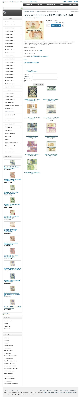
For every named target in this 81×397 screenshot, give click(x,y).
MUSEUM (62, 4)
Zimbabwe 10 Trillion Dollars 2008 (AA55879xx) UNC (11, 193)
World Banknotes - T (9, 80)
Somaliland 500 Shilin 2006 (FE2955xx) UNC (32, 137)
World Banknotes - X (9, 93)
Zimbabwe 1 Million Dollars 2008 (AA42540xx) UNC (12, 281)
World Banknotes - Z (31, 11)
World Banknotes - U (9, 83)
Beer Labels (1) (8, 130)
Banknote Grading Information (11, 368)
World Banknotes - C (9, 28)
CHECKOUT (39, 4)
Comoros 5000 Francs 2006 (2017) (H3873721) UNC (32, 155)
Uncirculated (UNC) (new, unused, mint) (39, 56)
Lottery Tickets (8, 121)
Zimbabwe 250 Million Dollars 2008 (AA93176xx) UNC (11, 167)
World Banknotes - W (9, 90)
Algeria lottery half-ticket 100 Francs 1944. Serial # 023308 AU (32, 100)
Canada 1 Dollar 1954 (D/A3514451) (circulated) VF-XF (51, 100)
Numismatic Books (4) (10, 114)
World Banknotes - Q (9, 71)
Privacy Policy (7, 353)
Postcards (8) (8, 136)
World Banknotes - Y (9, 96)
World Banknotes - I (9, 46)
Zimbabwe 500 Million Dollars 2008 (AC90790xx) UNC (11, 217)
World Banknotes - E (9, 34)
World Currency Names (9, 371)
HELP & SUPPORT (51, 4)
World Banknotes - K (9, 52)
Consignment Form (8, 376)
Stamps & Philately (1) (10, 133)
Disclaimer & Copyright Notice (11, 383)
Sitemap (6, 323)
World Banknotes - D (9, 31)
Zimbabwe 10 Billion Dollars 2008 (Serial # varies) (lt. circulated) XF (12, 269)
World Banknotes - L (9, 56)
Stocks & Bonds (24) (9, 124)
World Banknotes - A (9, 21)
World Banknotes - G (9, 40)
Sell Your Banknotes (8, 373)
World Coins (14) (8, 108)
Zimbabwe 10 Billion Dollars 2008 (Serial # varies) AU (12, 307)
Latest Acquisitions (8, 345)
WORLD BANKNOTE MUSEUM (12, 105)
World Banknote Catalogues (10, 360)
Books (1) (7, 139)
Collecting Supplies (9, 111)
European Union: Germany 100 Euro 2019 (32, 173)
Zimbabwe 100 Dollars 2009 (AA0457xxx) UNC (11, 244)
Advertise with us (8, 381)
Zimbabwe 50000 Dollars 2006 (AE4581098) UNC (51, 137)
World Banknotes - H (9, 43)
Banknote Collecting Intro (10, 365)
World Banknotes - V (9, 87)
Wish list (76, 1)
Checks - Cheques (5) (10, 118)
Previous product (28, 18)
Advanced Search (26, 7)
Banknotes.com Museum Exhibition (12, 390)
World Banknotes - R (9, 74)
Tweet (25, 59)
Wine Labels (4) (8, 127)
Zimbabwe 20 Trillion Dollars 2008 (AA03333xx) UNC (11, 256)
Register (70, 1)
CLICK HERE (39, 50)
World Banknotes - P (9, 68)
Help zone (6, 338)
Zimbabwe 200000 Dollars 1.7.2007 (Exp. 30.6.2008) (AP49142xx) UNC (10, 230)
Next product (39, 18)
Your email (26, 76)
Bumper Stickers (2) (9, 152)
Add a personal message (30, 80)
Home (25, 11)
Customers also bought (32, 71)
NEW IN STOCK (72, 4)
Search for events (8, 321)
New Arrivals (7, 328)
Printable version (73, 11)
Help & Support (7, 348)
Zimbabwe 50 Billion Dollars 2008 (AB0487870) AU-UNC (12, 180)
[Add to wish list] (63, 25)
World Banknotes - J (9, 49)
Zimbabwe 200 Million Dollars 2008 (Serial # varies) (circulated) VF (12, 294)
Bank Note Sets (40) (9, 102)
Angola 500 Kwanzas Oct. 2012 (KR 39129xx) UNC (32, 118)
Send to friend (30, 70)
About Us (6, 343)
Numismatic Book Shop (9, 363)
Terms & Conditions (8, 350)
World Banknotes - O (9, 65)
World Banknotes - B (9, 25)
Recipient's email (27, 78)
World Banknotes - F (9, 37)
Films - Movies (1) (9, 148)
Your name (26, 74)
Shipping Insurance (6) (10, 145)
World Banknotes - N (9, 62)
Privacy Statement (8, 358)
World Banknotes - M (9, 59)
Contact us (6, 340)
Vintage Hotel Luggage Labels (11, 142)
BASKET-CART (28, 4)
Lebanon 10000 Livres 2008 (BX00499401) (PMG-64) (51, 155)
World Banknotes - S (9, 77)
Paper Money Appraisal (9, 378)
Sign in (64, 1)
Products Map (7, 326)
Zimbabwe (38, 11)
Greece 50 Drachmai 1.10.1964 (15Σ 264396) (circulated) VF (51, 118)
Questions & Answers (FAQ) (10, 355)
